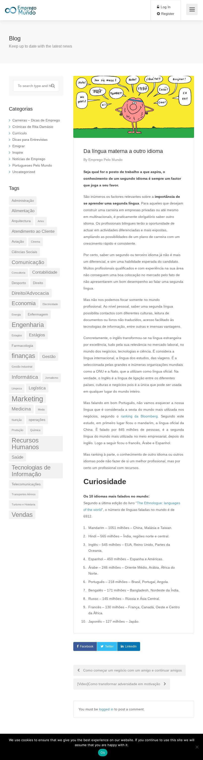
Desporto (19, 283)
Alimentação (23, 210)
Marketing (27, 399)
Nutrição (17, 419)
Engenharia (28, 324)
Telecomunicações (26, 484)
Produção (17, 430)
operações (37, 420)
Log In (165, 7)
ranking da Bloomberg (139, 416)
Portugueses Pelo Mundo (32, 165)
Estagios (17, 335)
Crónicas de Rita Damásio (32, 127)
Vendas (22, 514)
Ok (103, 753)
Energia (16, 314)
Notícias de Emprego (28, 159)
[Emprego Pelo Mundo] (20, 7)
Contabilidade (44, 272)
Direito (38, 283)
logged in (106, 709)
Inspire (17, 152)
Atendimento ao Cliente (33, 231)
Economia (24, 303)
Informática (25, 377)
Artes (41, 221)
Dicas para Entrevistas (30, 140)
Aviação (18, 241)
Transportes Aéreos (24, 494)
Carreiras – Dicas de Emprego (36, 120)
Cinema (35, 241)
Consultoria (18, 272)
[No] (196, 746)
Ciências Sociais (24, 252)
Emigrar (18, 146)
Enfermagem (38, 314)
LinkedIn (131, 646)
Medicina (21, 408)
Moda (41, 409)
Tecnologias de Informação (31, 470)
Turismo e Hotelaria (23, 504)
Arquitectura (21, 221)
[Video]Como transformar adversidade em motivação (119, 684)
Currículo (19, 133)
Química (35, 430)
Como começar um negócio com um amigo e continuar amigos (132, 670)
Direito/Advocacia (30, 293)
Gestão (48, 356)
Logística (37, 388)
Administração (23, 201)
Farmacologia (22, 346)
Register (167, 14)
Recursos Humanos (25, 443)
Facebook (86, 646)
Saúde (17, 457)
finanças (23, 355)
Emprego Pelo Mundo (105, 160)
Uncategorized (23, 172)
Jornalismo (51, 377)
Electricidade (50, 304)
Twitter (109, 646)
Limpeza (17, 388)
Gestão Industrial (22, 366)
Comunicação (28, 262)
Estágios (37, 335)
